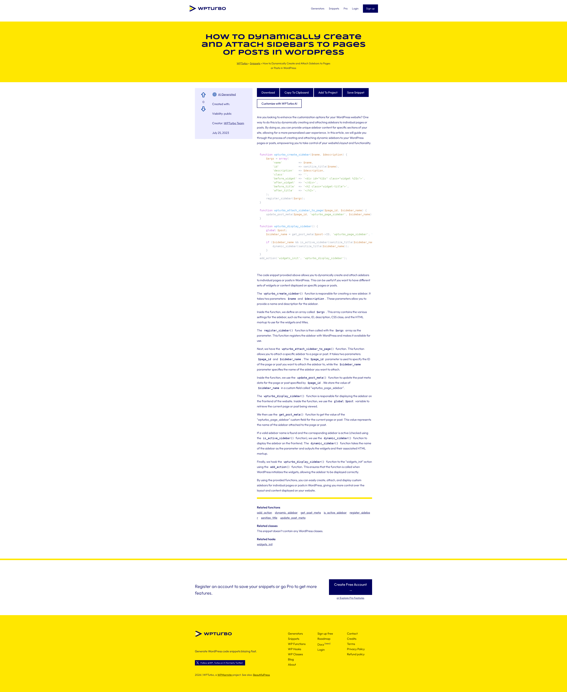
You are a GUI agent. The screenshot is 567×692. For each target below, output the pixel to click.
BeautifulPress (261, 675)
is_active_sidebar (335, 512)
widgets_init (265, 544)
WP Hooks (294, 649)
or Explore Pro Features (350, 598)
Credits (351, 639)
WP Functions (297, 644)
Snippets (255, 63)
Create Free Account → (350, 587)
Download (268, 92)
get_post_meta (311, 512)
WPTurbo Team (234, 123)
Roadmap (323, 639)
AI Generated (227, 94)
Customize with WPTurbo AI (279, 103)
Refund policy (356, 654)
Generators (295, 633)
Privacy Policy (356, 649)
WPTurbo (242, 63)
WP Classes (295, 654)
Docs (320, 644)
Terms (351, 644)
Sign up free (325, 633)
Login (321, 649)
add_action (264, 512)
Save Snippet (355, 92)
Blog (291, 659)
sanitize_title (269, 518)
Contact (352, 633)
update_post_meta (293, 518)
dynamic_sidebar (286, 512)
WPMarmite (224, 675)
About (292, 664)
